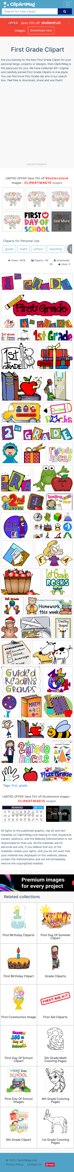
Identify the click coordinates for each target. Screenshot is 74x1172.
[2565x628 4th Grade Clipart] (46, 324)
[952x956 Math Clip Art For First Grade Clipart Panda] (57, 681)
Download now (41, 30)
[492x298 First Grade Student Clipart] (56, 774)
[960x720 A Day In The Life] (59, 503)
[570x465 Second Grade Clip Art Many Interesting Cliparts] (34, 753)
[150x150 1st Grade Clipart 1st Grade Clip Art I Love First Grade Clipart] (16, 480)
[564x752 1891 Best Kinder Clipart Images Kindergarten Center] (10, 454)
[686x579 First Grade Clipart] (54, 357)
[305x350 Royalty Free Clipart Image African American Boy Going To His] (58, 387)
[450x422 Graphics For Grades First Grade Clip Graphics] (16, 654)
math (23, 249)
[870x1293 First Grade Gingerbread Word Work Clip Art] (9, 629)
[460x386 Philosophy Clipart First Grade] (59, 730)
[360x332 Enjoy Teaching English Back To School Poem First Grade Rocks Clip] (17, 555)
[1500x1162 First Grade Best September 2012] (20, 583)
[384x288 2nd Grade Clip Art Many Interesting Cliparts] (52, 480)
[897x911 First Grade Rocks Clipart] (8, 337)
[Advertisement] (37, 124)
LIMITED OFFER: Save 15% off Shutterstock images (35, 796)
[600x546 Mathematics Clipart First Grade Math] (58, 708)
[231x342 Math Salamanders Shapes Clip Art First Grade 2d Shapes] (10, 708)
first (14, 785)
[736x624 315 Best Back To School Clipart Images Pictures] (13, 504)
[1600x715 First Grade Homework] (49, 607)
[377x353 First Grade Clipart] (12, 607)
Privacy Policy (14, 1164)
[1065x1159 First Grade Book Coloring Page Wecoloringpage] (24, 337)
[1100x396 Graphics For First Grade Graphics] (52, 337)
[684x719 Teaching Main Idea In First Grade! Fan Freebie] (10, 775)
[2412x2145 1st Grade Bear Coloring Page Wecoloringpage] (18, 358)
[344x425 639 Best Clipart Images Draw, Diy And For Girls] (35, 504)
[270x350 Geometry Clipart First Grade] (63, 629)
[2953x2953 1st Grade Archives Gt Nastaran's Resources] (34, 454)
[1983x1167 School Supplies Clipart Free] (21, 414)
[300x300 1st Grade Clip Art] (60, 454)
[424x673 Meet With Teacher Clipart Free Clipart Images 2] (8, 731)
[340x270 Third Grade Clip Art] (57, 414)
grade (9, 249)
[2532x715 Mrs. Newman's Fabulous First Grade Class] (36, 284)
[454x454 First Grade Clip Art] (57, 583)
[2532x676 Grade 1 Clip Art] (36, 434)
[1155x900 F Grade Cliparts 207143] (53, 555)
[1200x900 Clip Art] (52, 527)
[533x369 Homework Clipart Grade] (52, 654)
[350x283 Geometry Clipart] (35, 629)
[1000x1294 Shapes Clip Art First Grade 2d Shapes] (62, 753)
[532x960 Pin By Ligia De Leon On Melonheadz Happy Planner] (8, 753)
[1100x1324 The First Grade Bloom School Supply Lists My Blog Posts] (30, 774)
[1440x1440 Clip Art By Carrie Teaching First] (16, 527)
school (38, 249)
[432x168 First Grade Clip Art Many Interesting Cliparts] (36, 306)
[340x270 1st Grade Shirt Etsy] (9, 324)
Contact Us (34, 1164)
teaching (56, 249)
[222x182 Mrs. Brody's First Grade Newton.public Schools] (21, 387)
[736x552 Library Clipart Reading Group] (21, 681)
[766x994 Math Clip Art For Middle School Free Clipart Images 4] (31, 708)
